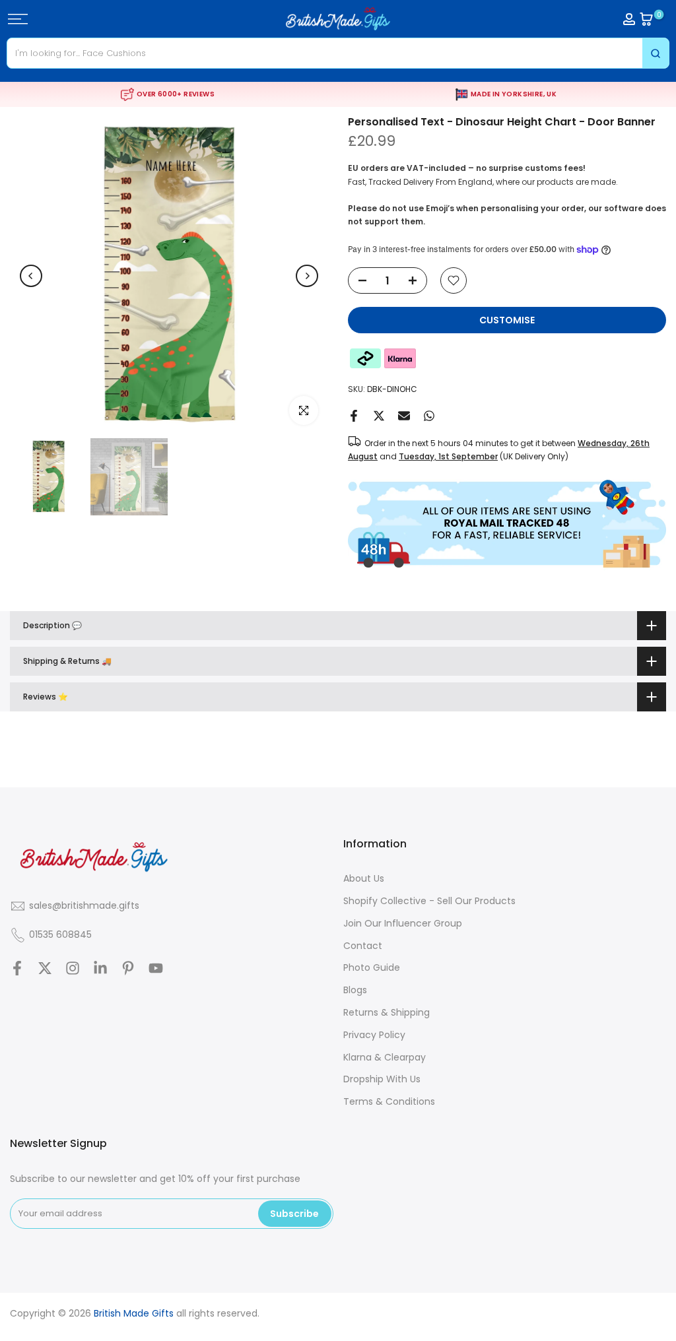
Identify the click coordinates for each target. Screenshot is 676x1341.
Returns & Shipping (386, 1012)
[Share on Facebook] (354, 416)
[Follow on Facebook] (17, 967)
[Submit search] (655, 53)
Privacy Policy (374, 1034)
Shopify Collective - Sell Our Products (429, 900)
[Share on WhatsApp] (429, 416)
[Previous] (31, 276)
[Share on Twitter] (379, 416)
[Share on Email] (404, 416)
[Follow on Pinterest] (128, 967)
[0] (646, 19)
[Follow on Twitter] (45, 967)
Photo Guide (371, 967)
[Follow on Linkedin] (100, 967)
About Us (363, 878)
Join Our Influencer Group (402, 923)
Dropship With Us (382, 1079)
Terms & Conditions (389, 1101)
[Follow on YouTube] (156, 967)
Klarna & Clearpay (384, 1057)
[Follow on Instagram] (72, 967)
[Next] (307, 276)
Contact (362, 945)
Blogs (355, 990)
